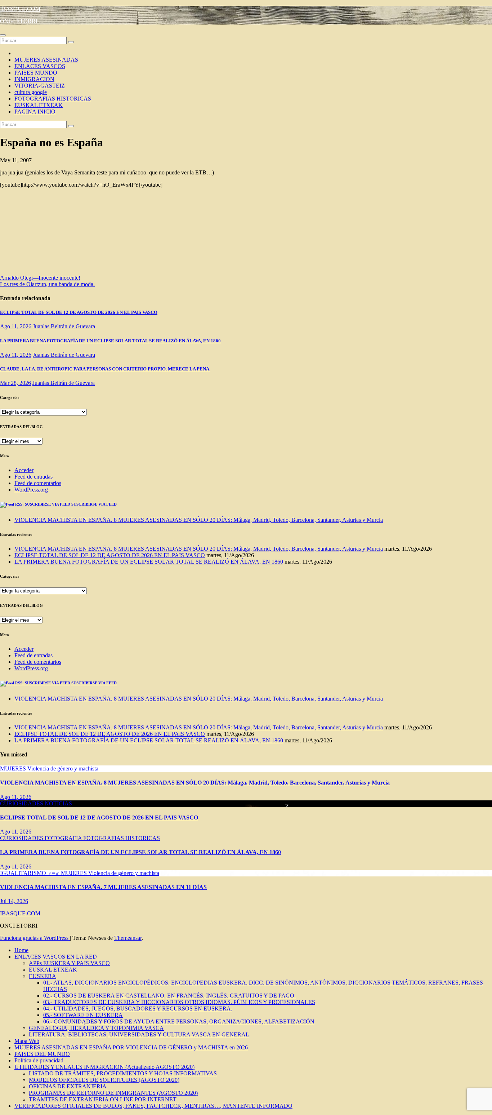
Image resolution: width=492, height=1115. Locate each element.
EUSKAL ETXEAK (38, 105)
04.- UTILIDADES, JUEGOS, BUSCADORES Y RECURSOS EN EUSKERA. (137, 1008)
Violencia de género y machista (62, 768)
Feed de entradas (33, 477)
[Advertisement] (72, 233)
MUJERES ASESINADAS (46, 60)
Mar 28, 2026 (15, 383)
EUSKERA (42, 976)
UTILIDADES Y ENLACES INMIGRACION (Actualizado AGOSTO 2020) (104, 1067)
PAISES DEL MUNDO (42, 1054)
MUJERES (13, 768)
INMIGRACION (34, 79)
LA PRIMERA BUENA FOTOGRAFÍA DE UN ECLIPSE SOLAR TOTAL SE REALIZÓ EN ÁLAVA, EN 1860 (110, 340)
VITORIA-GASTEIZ (39, 86)
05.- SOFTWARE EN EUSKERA (83, 1015)
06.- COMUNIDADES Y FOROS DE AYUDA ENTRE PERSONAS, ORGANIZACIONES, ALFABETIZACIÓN (178, 1021)
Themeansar (128, 938)
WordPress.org (31, 490)
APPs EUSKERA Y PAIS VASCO (69, 963)
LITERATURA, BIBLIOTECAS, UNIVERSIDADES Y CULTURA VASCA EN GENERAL (139, 1034)
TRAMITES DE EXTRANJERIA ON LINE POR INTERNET (102, 1099)
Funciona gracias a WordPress (35, 938)
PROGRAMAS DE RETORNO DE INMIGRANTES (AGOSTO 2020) (113, 1093)
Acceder (23, 470)
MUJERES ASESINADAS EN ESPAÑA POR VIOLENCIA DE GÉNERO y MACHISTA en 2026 (131, 1047)
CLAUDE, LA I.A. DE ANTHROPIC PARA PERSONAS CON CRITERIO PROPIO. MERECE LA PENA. (105, 369)
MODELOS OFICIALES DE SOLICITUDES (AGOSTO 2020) (104, 1080)
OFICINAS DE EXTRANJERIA (68, 1086)
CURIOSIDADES (22, 803)
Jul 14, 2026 (14, 901)
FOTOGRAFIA (64, 838)
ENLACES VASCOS (39, 66)
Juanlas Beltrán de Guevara (64, 326)
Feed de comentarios (37, 483)
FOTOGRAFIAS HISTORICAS (52, 98)
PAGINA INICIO (34, 111)
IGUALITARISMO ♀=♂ (30, 873)
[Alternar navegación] (3, 35)
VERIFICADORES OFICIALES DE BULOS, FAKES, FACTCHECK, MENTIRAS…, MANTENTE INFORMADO (153, 1106)
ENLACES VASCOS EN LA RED (55, 957)
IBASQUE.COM (20, 9)
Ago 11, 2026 (15, 326)
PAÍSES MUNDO (35, 73)
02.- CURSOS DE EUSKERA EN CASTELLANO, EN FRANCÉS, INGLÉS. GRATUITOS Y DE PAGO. (169, 995)
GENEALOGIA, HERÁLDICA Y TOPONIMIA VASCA (96, 1028)
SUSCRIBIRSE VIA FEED (94, 504)
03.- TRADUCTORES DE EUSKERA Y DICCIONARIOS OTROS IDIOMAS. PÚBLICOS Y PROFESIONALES (179, 1002)
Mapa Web (26, 1041)
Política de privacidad (38, 1060)
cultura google (30, 92)
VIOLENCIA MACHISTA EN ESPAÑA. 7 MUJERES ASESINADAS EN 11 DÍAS (103, 887)
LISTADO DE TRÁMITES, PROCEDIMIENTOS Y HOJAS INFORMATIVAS (123, 1073)
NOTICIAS (58, 803)
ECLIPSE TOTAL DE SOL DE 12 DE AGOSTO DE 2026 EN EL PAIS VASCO (78, 312)
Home (21, 950)
